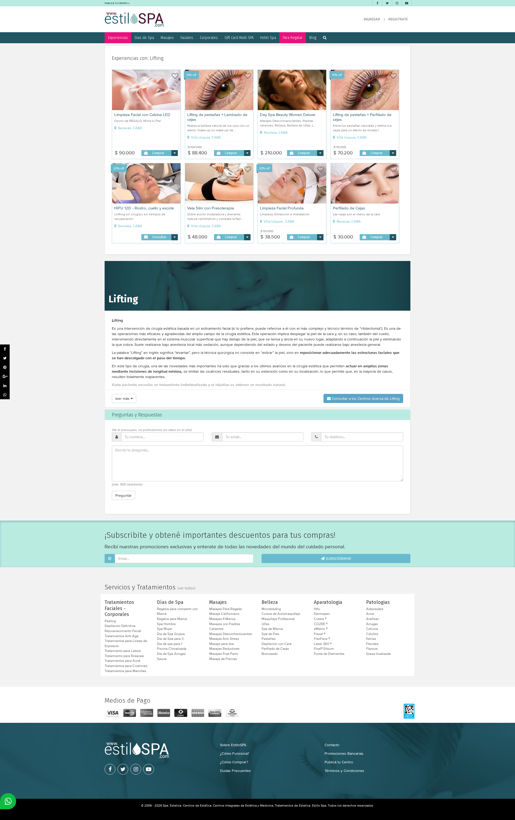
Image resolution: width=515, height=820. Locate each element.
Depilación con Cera (277, 643)
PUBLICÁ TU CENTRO (116, 3)
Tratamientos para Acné (122, 660)
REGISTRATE (398, 19)
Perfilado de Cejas (349, 208)
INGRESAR (372, 19)
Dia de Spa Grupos (171, 634)
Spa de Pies (270, 634)
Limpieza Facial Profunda (282, 208)
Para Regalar (293, 37)
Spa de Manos (272, 628)
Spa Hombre (166, 624)
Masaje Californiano (224, 613)
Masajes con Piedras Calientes (224, 627)
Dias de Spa (144, 37)
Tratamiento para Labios (123, 650)
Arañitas (372, 618)
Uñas (265, 624)
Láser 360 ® (323, 643)
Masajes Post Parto (223, 653)
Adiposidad (374, 609)
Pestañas (268, 638)
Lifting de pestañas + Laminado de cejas (217, 117)
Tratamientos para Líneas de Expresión (126, 643)
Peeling (110, 621)
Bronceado (270, 653)
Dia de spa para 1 (169, 643)
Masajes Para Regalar (225, 609)
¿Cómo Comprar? (234, 762)
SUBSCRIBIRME (338, 558)
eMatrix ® (321, 628)
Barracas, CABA (129, 128)
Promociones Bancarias (344, 753)
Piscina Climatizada (171, 648)
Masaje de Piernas (223, 658)
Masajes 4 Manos (222, 618)
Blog (312, 37)
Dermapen (322, 613)
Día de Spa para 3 (170, 638)
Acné (370, 613)
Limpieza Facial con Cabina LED (142, 114)
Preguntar (123, 495)
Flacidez (372, 643)
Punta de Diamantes (329, 653)
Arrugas (372, 624)
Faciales (187, 37)
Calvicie (372, 628)
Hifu (317, 609)
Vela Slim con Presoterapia (210, 208)
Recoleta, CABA (275, 132)
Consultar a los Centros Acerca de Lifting (365, 398)
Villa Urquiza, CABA (205, 137)
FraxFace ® (322, 638)
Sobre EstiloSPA (233, 745)
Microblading (271, 609)
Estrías (371, 638)
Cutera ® (320, 618)
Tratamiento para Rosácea (124, 656)
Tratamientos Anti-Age (121, 636)
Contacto (332, 745)
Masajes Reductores (224, 648)
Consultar (159, 237)
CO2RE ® (321, 624)
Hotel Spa (268, 37)
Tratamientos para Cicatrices (126, 665)
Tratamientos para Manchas (125, 671)
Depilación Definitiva (120, 625)
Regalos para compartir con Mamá (177, 611)
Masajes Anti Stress (224, 638)
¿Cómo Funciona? (234, 753)
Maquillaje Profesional (278, 618)
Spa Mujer (164, 628)
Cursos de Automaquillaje (281, 613)
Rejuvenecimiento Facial (123, 631)
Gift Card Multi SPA (239, 37)
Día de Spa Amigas (171, 653)
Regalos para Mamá (172, 618)
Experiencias (118, 37)
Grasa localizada (378, 653)
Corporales (209, 37)
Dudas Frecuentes (235, 770)
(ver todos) (186, 588)
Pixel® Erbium (324, 648)
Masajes (167, 37)
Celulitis (372, 634)
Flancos (372, 648)
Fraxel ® (319, 634)
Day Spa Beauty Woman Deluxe (287, 114)
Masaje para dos (221, 643)
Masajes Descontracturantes (230, 634)
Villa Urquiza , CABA (279, 221)
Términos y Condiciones (344, 770)
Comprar (158, 153)
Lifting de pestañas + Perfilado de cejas (362, 117)
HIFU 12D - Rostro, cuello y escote (144, 208)
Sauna (162, 658)
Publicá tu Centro (339, 762)
